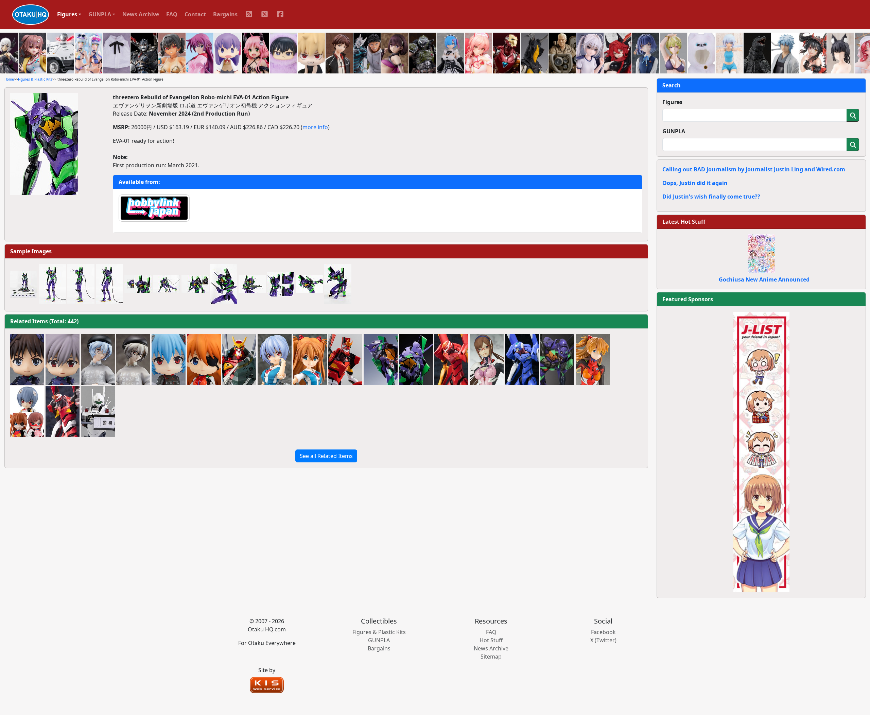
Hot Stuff (491, 640)
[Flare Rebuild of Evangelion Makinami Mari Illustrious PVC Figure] (487, 359)
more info (315, 127)
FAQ (171, 14)
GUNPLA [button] (99, 14)
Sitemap (491, 656)
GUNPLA (673, 131)
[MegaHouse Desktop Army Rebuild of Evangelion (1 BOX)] (27, 411)
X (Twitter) (603, 640)
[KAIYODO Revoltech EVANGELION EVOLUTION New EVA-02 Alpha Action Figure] (239, 359)
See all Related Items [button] (326, 456)
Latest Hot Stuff (683, 221)
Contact (195, 14)
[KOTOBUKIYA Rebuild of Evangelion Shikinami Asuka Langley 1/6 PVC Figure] (593, 359)
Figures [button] (67, 14)
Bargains (225, 14)
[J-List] (761, 451)
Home (9, 79)
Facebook (603, 632)
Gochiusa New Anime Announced (764, 279)
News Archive (140, 14)
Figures (672, 102)
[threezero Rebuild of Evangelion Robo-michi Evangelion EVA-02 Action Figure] (345, 359)
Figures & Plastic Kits (35, 79)
